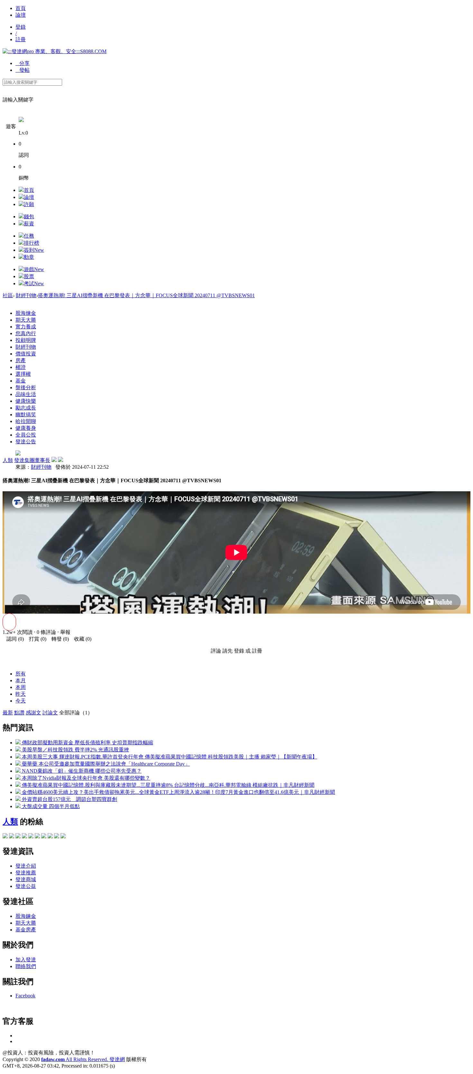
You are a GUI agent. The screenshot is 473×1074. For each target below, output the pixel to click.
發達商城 (25, 879)
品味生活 (25, 394)
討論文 (50, 712)
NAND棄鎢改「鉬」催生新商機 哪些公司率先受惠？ (81, 771)
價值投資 (25, 353)
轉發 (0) (58, 639)
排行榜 (31, 243)
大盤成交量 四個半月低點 (50, 806)
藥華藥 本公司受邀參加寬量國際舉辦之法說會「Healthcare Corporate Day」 (105, 764)
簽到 (34, 250)
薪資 (29, 223)
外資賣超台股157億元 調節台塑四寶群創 (69, 799)
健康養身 (25, 428)
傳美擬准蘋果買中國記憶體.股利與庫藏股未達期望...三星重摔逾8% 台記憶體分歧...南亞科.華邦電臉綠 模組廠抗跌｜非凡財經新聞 (167, 785)
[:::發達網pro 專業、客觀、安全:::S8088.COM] (55, 51)
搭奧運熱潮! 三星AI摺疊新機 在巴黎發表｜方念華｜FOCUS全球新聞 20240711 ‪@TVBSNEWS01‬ (146, 295)
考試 (34, 283)
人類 (8, 460)
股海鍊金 (25, 916)
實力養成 (25, 326)
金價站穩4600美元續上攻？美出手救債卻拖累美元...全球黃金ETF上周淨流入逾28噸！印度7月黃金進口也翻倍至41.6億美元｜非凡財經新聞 (178, 792)
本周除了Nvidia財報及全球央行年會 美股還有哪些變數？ (85, 778)
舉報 (65, 632)
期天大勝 (25, 320)
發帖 (22, 70)
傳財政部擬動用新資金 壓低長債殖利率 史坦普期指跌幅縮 (87, 742)
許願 (29, 204)
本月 (20, 680)
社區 (8, 295)
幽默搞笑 (25, 414)
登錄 (20, 27)
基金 (20, 380)
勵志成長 (25, 407)
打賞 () (35, 639)
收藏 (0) (80, 639)
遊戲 (34, 269)
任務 (29, 236)
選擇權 (23, 374)
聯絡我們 (25, 966)
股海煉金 (25, 313)
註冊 (20, 39)
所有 (20, 673)
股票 (29, 276)
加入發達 (25, 959)
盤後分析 (25, 387)
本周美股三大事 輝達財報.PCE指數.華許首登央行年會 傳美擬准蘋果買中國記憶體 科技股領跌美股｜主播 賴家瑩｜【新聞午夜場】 (169, 756)
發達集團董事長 (32, 460)
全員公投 (25, 435)
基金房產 (25, 929)
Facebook (25, 995)
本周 (20, 687)
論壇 (20, 15)
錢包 (29, 216)
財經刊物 (26, 295)
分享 (22, 63)
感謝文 (33, 712)
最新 (8, 712)
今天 (20, 700)
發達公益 (25, 886)
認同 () (13, 639)
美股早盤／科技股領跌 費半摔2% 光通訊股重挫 (75, 749)
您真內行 (25, 333)
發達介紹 (25, 866)
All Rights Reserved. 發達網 (83, 1059)
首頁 (20, 8)
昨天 (20, 694)
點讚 (19, 712)
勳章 (29, 257)
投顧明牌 (25, 340)
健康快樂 (25, 401)
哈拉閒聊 (25, 421)
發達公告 (25, 441)
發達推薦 (25, 872)
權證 (20, 367)
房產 (20, 360)
